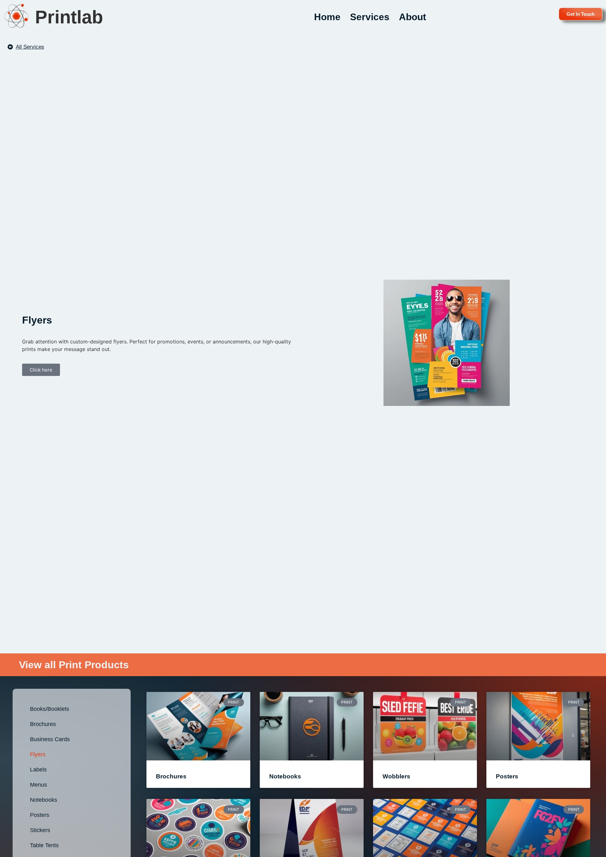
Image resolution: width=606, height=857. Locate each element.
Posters (39, 815)
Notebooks (43, 800)
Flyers (37, 754)
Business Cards (50, 739)
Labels (38, 769)
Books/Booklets (49, 709)
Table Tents (44, 845)
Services (369, 17)
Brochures (43, 724)
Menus (38, 785)
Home (327, 17)
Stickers (40, 830)
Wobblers (396, 776)
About (412, 17)
